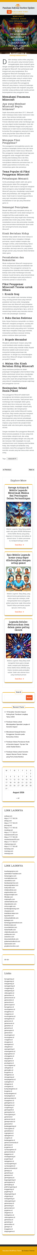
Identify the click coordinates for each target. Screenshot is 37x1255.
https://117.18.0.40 (10, 846)
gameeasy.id (8, 1220)
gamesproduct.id (10, 1098)
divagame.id (8, 1042)
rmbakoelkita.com (10, 890)
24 (6, 786)
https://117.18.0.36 (10, 818)
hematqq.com (9, 849)
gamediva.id (8, 1028)
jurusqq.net (8, 825)
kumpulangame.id (10, 1093)
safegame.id (8, 1068)
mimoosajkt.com (10, 906)
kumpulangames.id (10, 1089)
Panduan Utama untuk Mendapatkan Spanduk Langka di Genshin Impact (18, 724)
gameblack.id (8, 1131)
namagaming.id (9, 986)
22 (26, 782)
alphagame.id (8, 1135)
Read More (18, 545)
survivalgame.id (9, 1065)
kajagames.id (8, 1154)
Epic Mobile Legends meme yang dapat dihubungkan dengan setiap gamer (18, 558)
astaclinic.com (9, 937)
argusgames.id (9, 1054)
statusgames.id (9, 1217)
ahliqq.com (8, 821)
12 (14, 779)
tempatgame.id (9, 1096)
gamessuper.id (9, 1005)
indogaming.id (9, 984)
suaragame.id (9, 1082)
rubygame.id (8, 1058)
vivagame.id (8, 1040)
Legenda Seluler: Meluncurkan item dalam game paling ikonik (19, 625)
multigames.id (9, 1215)
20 (18, 782)
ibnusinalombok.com (11, 939)
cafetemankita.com (10, 902)
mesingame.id (9, 1037)
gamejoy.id (8, 1171)
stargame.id (8, 1047)
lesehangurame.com (11, 871)
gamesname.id (9, 1208)
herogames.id (9, 1007)
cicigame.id (8, 1138)
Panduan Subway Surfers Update (19, 8)
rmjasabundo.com (10, 904)
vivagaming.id (9, 988)
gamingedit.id (9, 1110)
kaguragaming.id (9, 1180)
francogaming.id (9, 1114)
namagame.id (8, 1044)
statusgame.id (9, 993)
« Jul (17, 798)
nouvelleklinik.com (10, 927)
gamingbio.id (8, 1070)
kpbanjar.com (8, 920)
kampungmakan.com (11, 885)
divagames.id (9, 1012)
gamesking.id (9, 1206)
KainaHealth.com (10, 930)
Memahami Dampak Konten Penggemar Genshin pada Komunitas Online (16, 734)
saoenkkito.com (9, 881)
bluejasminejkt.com (10, 895)
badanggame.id (9, 1140)
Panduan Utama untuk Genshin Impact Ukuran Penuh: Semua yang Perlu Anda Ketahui (17, 754)
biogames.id (8, 1072)
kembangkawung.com (11, 909)
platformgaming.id (10, 1187)
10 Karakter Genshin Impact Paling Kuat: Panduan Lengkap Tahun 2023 (17, 714)
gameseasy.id (9, 1203)
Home (11, 9)
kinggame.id (8, 1229)
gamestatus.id (9, 1224)
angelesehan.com (10, 892)
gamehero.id (8, 1026)
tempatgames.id (9, 1079)
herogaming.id (9, 979)
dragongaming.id (10, 1194)
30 (30, 786)
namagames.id (9, 1019)
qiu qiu (6, 959)
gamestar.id (8, 1033)
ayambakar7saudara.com (12, 874)
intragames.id (9, 1075)
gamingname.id (9, 1182)
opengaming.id (9, 1049)
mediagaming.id (9, 1157)
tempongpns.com (10, 876)
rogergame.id (8, 1133)
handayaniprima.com (11, 883)
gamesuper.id (9, 1030)
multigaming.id (9, 1199)
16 (30, 779)
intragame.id (8, 1084)
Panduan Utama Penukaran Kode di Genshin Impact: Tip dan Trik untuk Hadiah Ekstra (18, 744)
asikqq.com (8, 816)
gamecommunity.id (10, 1168)
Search (18, 692)
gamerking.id (8, 1173)
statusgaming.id (9, 1201)
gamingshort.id (9, 1112)
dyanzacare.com (9, 944)
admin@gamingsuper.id (18, 55)
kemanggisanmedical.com (13, 923)
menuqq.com (8, 853)
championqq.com (10, 844)
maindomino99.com (11, 835)
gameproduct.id (9, 1121)
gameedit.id (8, 1124)
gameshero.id (9, 995)
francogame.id (9, 1128)
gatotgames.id (9, 1103)
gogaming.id (8, 1192)
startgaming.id (9, 991)
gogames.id (8, 1210)
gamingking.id (9, 1185)
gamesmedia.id (9, 1152)
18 (10, 782)
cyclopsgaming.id (10, 1164)
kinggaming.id (9, 1189)
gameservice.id (9, 1119)
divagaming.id (9, 981)
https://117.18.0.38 (10, 837)
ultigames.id (8, 1213)
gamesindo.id (9, 1000)
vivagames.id (8, 1014)
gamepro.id (8, 1227)
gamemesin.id (9, 1023)
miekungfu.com (9, 899)
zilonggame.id (9, 1056)
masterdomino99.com (11, 839)
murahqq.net (8, 830)
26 (14, 786)
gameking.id (8, 1222)
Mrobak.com (8, 897)
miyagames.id (9, 1100)
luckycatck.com (9, 888)
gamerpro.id (8, 1175)
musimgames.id (9, 1016)
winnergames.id (9, 1051)
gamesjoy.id (8, 1145)
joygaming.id (8, 1159)
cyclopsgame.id (9, 1166)
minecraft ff (12, 459)
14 (22, 779)
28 (22, 786)
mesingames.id (9, 1009)
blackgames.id (9, 1105)
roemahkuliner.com (10, 878)
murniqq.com (8, 851)
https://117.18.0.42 (10, 828)
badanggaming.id (10, 1126)
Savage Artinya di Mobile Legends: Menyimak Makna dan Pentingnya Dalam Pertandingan (18, 493)
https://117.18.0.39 (10, 823)
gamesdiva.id (9, 1002)
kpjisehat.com (9, 916)
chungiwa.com (9, 911)
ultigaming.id (8, 1196)
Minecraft (21, 9)
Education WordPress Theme (19, 1251)
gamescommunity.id (11, 1143)
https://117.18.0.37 (10, 842)
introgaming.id (9, 1077)
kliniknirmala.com (10, 925)
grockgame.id (9, 1063)
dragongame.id (9, 1231)
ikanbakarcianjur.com (11, 913)
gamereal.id (8, 1117)
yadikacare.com (9, 934)
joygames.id (8, 1147)
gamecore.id (8, 1021)
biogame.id (8, 1091)
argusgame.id (9, 1061)
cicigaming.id (8, 1107)
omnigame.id (8, 1086)
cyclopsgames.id (10, 1150)
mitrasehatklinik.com (11, 918)
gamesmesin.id (9, 998)
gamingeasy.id (9, 1178)
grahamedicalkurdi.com (12, 941)
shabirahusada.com (11, 932)
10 (6, 779)
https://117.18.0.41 (10, 832)
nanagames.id (9, 1161)
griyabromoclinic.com (11, 946)
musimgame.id (9, 1035)
